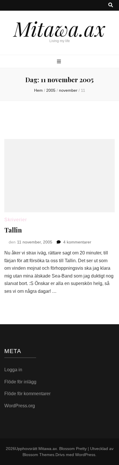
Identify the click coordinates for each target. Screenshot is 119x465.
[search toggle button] (110, 5)
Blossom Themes (38, 454)
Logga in (13, 369)
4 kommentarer (77, 242)
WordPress (85, 454)
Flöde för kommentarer (27, 393)
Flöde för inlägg (20, 381)
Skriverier (15, 219)
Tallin (13, 230)
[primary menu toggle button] (59, 62)
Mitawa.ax (59, 28)
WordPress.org (19, 405)
